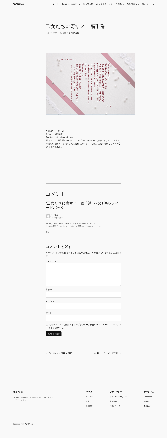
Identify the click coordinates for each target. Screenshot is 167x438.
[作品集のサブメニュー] (123, 4)
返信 (47, 232)
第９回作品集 (74, 33)
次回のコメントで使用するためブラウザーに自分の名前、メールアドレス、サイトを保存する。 (85, 326)
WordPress (29, 424)
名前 (49, 289)
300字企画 (18, 4)
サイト (49, 313)
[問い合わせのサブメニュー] (153, 4)
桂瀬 (64, 33)
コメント (51, 261)
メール (50, 301)
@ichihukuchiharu (64, 137)
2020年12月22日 (58, 218)
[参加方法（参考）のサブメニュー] (79, 4)
